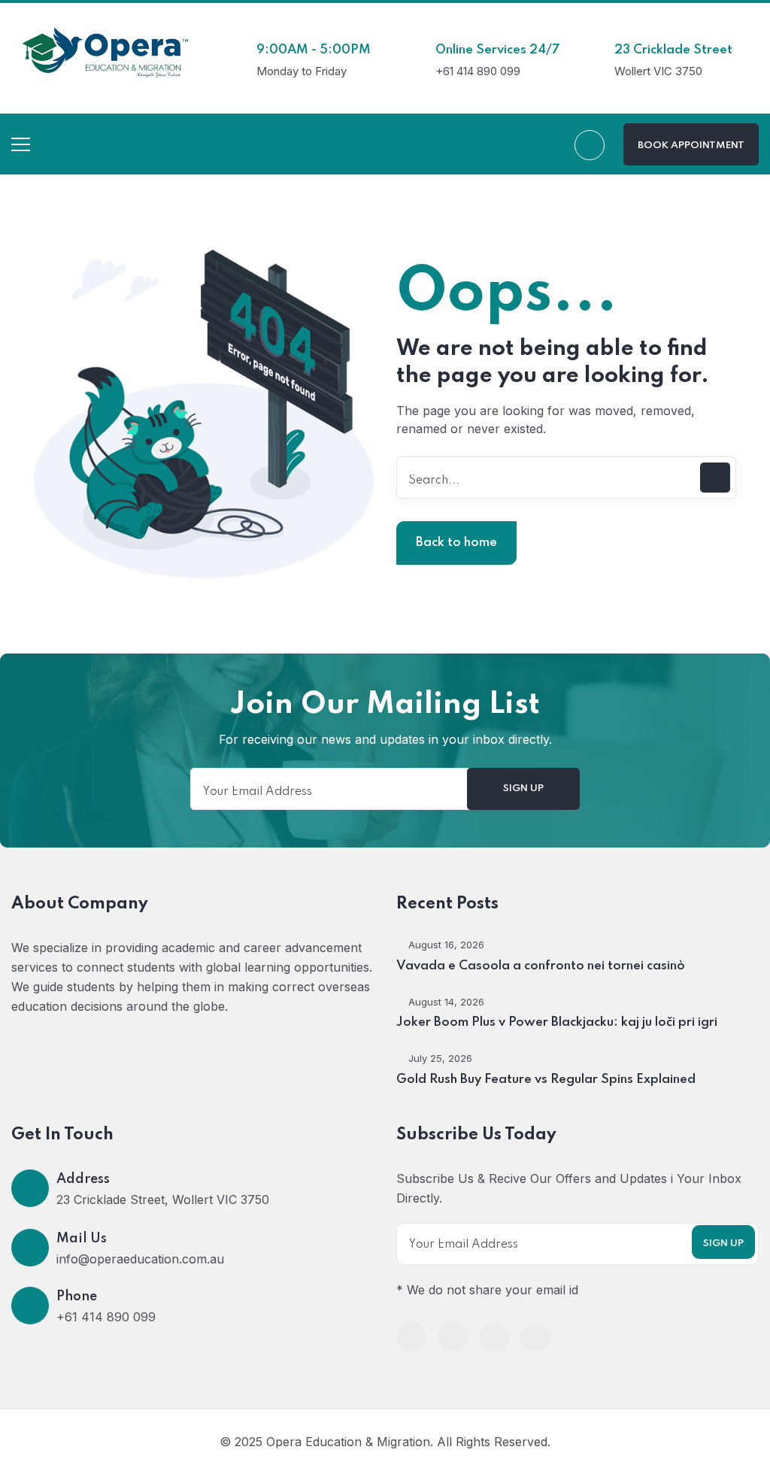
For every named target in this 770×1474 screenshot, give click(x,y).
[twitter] (453, 1337)
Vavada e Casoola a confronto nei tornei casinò (540, 966)
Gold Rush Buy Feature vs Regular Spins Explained (546, 1079)
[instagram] (535, 1337)
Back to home (456, 542)
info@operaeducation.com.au (140, 1258)
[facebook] (411, 1337)
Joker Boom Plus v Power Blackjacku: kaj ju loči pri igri (556, 1022)
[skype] (494, 1337)
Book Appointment (691, 145)
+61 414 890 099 (106, 1316)
